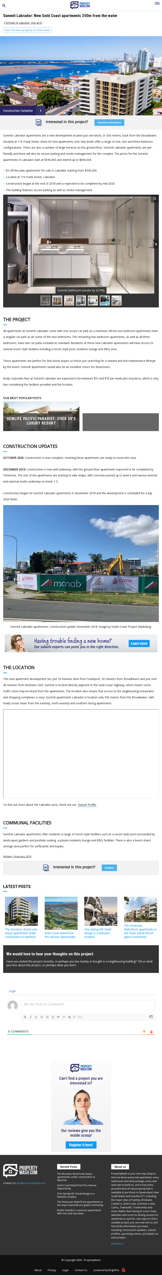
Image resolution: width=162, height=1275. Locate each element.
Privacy (52, 1270)
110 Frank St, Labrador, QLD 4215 (23, 23)
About (37, 1270)
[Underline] (36, 1017)
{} (74, 1016)
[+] (80, 1016)
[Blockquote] (58, 1017)
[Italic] (30, 1017)
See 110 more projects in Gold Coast (27, 30)
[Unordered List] (53, 1017)
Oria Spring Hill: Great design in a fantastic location (76, 1195)
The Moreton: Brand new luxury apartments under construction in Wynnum (76, 1177)
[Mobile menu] (157, 5)
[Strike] (41, 1017)
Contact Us (81, 1270)
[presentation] (156, 244)
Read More (117, 1243)
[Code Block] (64, 1017)
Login (12, 991)
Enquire (109, 867)
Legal (65, 1270)
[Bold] (25, 1017)
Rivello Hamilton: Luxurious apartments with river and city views (79, 1212)
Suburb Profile (87, 805)
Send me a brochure (109, 122)
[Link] (69, 1017)
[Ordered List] (47, 1017)
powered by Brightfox (107, 1270)
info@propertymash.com (31, 1183)
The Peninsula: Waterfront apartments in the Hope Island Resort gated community (80, 1203)
